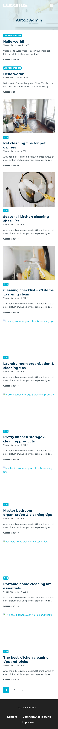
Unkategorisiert (12, 36)
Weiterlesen (11, 60)
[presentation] (29, 116)
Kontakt (12, 716)
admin (10, 45)
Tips (6, 137)
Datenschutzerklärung (37, 716)
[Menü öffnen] (51, 5)
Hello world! (13, 42)
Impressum (29, 722)
